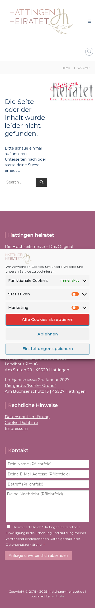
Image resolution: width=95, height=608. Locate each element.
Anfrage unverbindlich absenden (38, 555)
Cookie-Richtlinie (21, 422)
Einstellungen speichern (47, 348)
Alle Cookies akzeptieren (47, 319)
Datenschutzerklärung (27, 416)
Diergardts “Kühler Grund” (30, 385)
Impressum (16, 428)
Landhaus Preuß (21, 363)
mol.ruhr (57, 596)
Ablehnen (47, 333)
